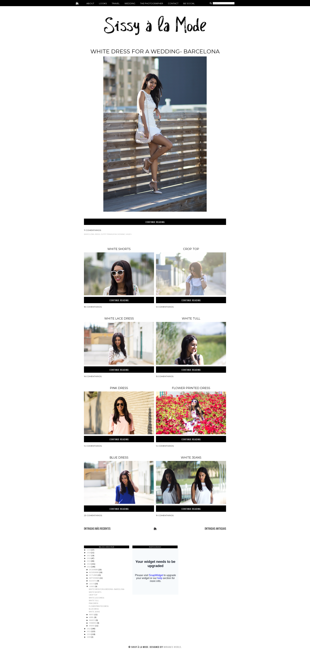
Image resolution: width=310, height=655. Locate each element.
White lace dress (119, 318)
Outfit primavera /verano (113, 234)
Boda (97, 234)
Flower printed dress (191, 388)
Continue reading (155, 222)
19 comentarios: (165, 515)
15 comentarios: (165, 376)
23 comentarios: (93, 515)
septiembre (94, 578)
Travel (116, 3)
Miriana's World (172, 647)
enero (92, 625)
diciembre (93, 569)
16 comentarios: (93, 376)
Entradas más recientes (97, 528)
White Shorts (119, 249)
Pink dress (119, 388)
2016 (89, 558)
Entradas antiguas (215, 528)
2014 (89, 564)
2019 (89, 550)
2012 (89, 628)
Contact (173, 3)
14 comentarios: (93, 446)
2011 (89, 631)
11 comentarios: (92, 230)
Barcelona (89, 234)
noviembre (94, 572)
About (90, 3)
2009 (89, 637)
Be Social (189, 3)
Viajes (128, 234)
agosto (93, 580)
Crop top (191, 249)
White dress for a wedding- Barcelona (155, 51)
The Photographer (151, 3)
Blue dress (119, 457)
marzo (92, 620)
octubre (93, 575)
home (77, 3)
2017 (89, 555)
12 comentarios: (165, 307)
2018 (89, 552)
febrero (93, 623)
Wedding (129, 3)
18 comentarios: (93, 307)
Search (211, 3)
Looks (103, 3)
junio (92, 586)
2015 (89, 561)
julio (92, 583)
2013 (89, 566)
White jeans (191, 457)
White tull (191, 318)
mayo (91, 614)
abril (91, 617)
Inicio (155, 528)
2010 (89, 634)
